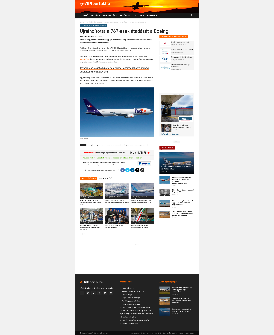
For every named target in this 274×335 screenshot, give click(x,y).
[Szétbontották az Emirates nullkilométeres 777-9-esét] (142, 216)
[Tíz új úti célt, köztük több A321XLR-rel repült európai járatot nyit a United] (164, 214)
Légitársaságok (110, 223)
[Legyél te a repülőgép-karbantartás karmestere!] (166, 128)
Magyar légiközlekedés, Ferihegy (133, 291)
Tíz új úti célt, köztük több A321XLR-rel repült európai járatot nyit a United (182, 214)
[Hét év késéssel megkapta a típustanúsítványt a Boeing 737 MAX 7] (117, 191)
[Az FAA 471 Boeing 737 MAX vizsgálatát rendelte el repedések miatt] (91, 191)
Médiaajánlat (144, 333)
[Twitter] (105, 293)
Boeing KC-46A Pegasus (113, 145)
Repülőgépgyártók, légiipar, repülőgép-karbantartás (102, 22)
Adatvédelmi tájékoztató (186, 333)
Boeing (89, 145)
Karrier (151, 15)
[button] (191, 16)
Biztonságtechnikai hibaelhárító (182, 57)
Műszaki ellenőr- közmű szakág (182, 49)
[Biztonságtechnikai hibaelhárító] (165, 59)
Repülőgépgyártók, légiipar (131, 301)
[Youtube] (111, 293)
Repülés (124, 15)
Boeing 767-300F (98, 145)
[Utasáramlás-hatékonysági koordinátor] (165, 67)
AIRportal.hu (89, 36)
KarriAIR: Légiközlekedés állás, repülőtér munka (136, 310)
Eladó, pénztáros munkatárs (180, 42)
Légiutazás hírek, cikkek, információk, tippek (135, 307)
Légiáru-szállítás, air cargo (131, 298)
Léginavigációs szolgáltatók (131, 304)
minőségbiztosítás (127, 145)
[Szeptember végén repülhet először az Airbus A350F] (176, 163)
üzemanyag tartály (141, 145)
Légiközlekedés (89, 15)
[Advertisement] (137, 259)
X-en (140, 158)
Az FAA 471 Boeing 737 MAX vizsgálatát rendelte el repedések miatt (90, 203)
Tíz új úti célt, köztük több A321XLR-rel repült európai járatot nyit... (181, 300)
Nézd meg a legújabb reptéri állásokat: (110, 153)
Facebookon (117, 158)
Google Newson (103, 158)
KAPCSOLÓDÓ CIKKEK (88, 178)
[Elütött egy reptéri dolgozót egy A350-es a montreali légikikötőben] (164, 203)
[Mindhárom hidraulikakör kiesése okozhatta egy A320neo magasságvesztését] (164, 180)
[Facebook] (82, 293)
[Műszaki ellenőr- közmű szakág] (165, 52)
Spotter (137, 15)
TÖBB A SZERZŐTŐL (105, 178)
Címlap (82, 22)
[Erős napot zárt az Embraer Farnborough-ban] (117, 216)
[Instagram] (88, 293)
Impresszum (135, 333)
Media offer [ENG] (155, 333)
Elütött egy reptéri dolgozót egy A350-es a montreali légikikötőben (182, 203)
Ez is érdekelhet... (167, 148)
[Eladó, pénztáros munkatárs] (165, 44)
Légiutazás (109, 15)
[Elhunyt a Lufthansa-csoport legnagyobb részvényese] (164, 192)
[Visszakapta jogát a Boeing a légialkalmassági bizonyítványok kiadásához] (91, 216)
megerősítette (84, 59)
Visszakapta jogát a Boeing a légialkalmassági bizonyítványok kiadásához (90, 228)
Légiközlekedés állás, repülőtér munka (174, 36)
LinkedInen (128, 158)
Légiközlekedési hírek (127, 288)
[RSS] (99, 293)
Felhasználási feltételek (170, 333)
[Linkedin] (93, 293)
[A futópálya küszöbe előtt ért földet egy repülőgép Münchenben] (164, 290)
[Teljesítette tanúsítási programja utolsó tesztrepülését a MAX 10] (142, 191)
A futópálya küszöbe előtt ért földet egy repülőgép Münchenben (182, 290)
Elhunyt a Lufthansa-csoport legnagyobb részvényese (183, 191)
